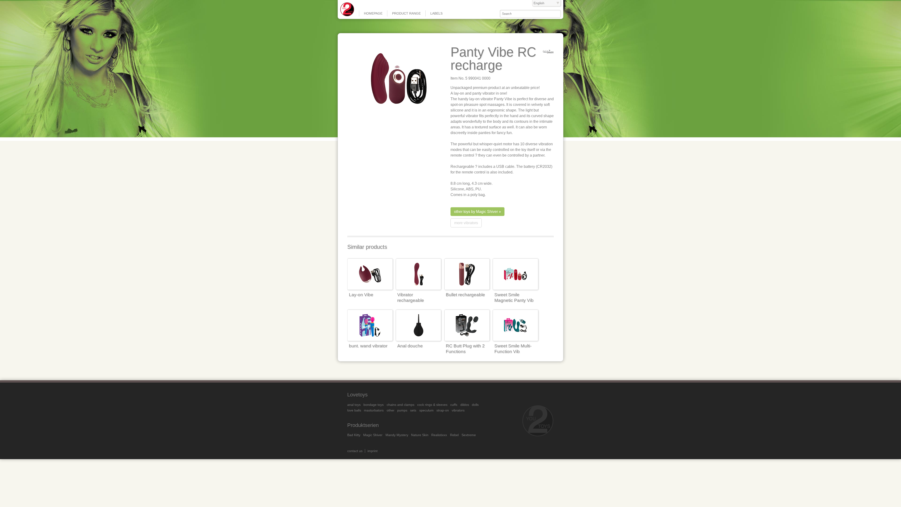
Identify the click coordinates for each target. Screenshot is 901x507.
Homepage (373, 13)
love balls (354, 410)
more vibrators (466, 223)
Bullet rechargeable (465, 294)
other (390, 410)
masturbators (374, 410)
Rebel (454, 435)
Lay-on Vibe (361, 294)
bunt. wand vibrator (368, 345)
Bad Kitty (353, 435)
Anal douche (410, 345)
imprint (372, 451)
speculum (426, 410)
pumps (402, 410)
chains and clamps (400, 405)
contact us (355, 451)
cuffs (453, 405)
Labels (436, 13)
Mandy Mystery (397, 435)
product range (406, 13)
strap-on (442, 410)
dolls (475, 405)
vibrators (458, 410)
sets (413, 410)
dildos (464, 405)
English (539, 3)
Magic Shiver (372, 435)
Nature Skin (419, 435)
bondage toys (373, 405)
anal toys (354, 405)
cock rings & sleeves (432, 405)
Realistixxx (439, 435)
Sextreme (469, 435)
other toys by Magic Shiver (476, 212)
